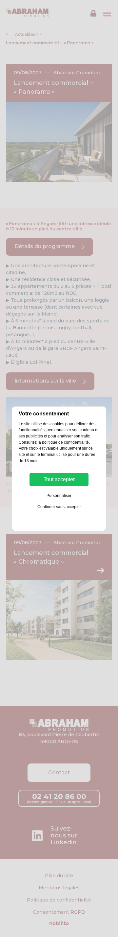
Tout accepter (59, 479)
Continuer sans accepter (59, 506)
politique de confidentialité (65, 442)
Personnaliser (59, 495)
